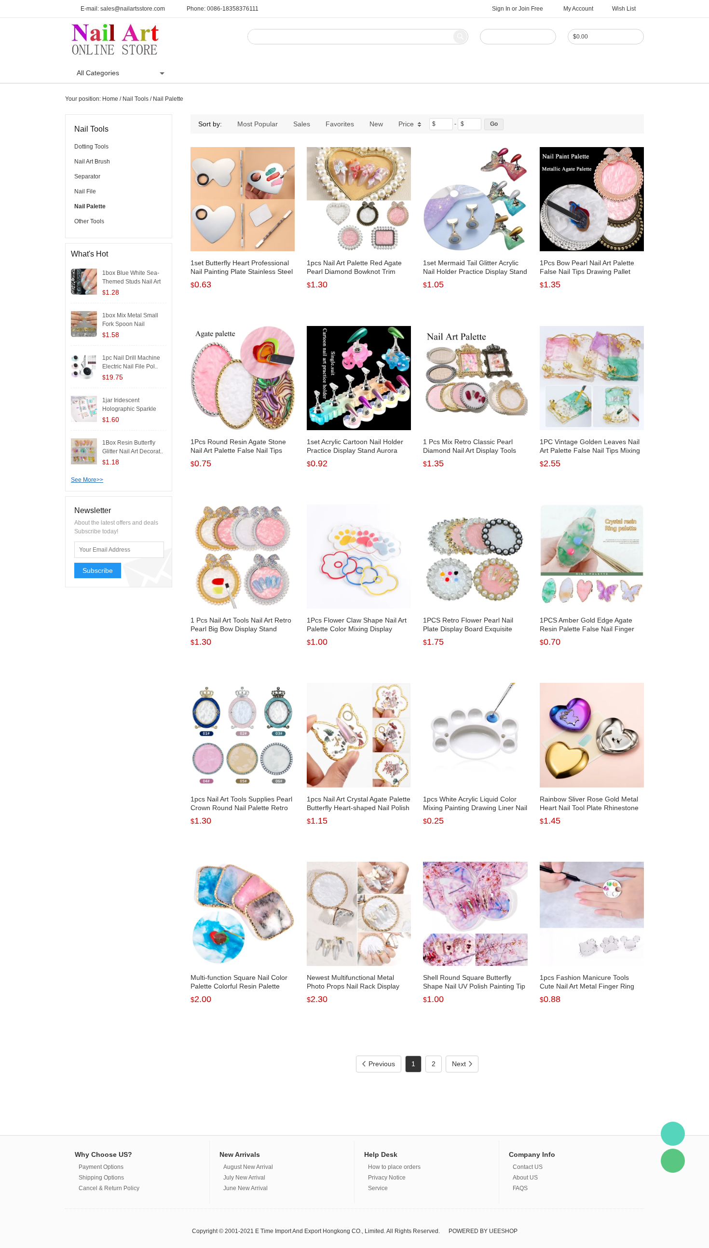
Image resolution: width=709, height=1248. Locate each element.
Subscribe (97, 570)
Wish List (624, 8)
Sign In (501, 8)
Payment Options (101, 1167)
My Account (578, 8)
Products (231, 73)
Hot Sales (325, 73)
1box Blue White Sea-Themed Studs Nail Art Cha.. (131, 282)
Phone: (223, 8)
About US (417, 73)
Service (378, 1188)
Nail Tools (136, 98)
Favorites (340, 124)
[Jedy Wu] (673, 1134)
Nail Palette (168, 98)
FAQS (455, 73)
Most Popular (257, 124)
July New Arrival (244, 1177)
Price (406, 124)
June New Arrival (245, 1188)
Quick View (243, 229)
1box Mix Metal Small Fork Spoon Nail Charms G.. (130, 324)
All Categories (98, 73)
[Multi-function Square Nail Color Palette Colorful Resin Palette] (243, 914)
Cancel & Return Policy (109, 1188)
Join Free (530, 8)
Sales (301, 124)
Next (459, 1064)
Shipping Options (101, 1177)
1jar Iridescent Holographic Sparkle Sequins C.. (129, 409)
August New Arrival (248, 1167)
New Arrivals (278, 73)
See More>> (87, 479)
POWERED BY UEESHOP (483, 1231)
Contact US (371, 73)
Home (195, 73)
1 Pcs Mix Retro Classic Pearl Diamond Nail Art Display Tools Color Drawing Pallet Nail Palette (472, 450)
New (376, 124)
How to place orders (394, 1167)
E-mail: (123, 8)
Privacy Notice (387, 1177)
